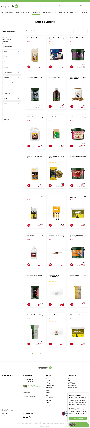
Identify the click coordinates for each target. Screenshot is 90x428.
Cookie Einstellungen (50, 405)
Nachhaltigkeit (49, 400)
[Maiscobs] (77, 277)
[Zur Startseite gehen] (9, 6)
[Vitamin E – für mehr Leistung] (77, 94)
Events (47, 390)
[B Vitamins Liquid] (34, 198)
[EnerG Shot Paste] (56, 198)
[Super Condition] (77, 119)
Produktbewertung (50, 394)
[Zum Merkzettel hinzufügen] (42, 38)
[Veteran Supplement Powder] (77, 332)
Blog (47, 382)
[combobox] (46, 6)
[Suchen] (60, 6)
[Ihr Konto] (84, 6)
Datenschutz (71, 378)
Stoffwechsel (5, 41)
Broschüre (48, 404)
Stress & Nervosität (6, 39)
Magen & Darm (5, 37)
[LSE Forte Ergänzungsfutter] (56, 292)
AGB (69, 380)
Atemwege (4, 34)
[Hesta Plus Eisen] (34, 277)
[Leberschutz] (56, 119)
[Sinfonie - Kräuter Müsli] (56, 174)
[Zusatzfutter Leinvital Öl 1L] (35, 174)
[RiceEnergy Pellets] (34, 316)
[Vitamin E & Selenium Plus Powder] (77, 213)
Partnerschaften (49, 388)
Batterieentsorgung (72, 387)
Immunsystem (5, 43)
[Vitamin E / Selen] (77, 39)
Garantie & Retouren (72, 383)
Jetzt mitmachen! (78, 418)
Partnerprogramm (50, 385)
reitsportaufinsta (49, 397)
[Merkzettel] (81, 6)
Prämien (47, 402)
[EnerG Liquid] (34, 119)
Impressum (70, 382)
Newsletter (48, 392)
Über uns (48, 380)
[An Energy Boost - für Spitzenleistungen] (56, 55)
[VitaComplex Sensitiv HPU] (77, 253)
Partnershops (49, 387)
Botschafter (48, 383)
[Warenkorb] (88, 6)
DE (88, 1)
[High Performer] (77, 158)
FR (86, 1)
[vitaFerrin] (34, 237)
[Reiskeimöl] (34, 39)
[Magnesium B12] (34, 79)
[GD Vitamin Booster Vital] (56, 253)
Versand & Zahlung (72, 385)
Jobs (47, 395)
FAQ (46, 378)
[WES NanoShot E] (56, 79)
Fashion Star (48, 399)
